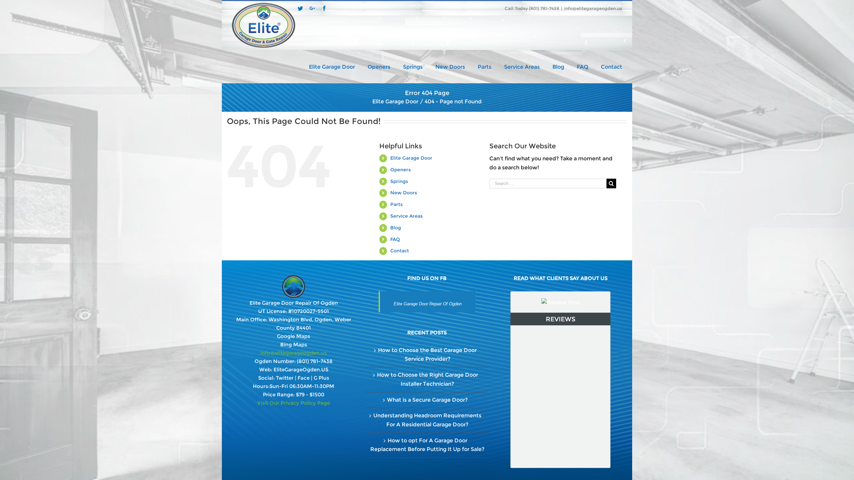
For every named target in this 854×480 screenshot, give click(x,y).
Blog (395, 228)
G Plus (321, 378)
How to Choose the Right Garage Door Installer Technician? (427, 379)
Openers (400, 170)
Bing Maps (293, 344)
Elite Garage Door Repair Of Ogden (428, 303)
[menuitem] (338, 66)
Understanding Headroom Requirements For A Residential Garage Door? (427, 420)
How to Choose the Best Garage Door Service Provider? (427, 354)
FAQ (395, 239)
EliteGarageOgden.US (301, 369)
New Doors (403, 193)
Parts (396, 204)
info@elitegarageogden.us (593, 8)
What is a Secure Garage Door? (427, 400)
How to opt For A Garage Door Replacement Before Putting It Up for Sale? (427, 445)
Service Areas (406, 216)
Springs (399, 181)
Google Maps (293, 336)
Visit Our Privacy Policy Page (293, 403)
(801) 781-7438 (315, 361)
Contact (399, 251)
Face (304, 378)
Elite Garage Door (411, 158)
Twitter (285, 378)
